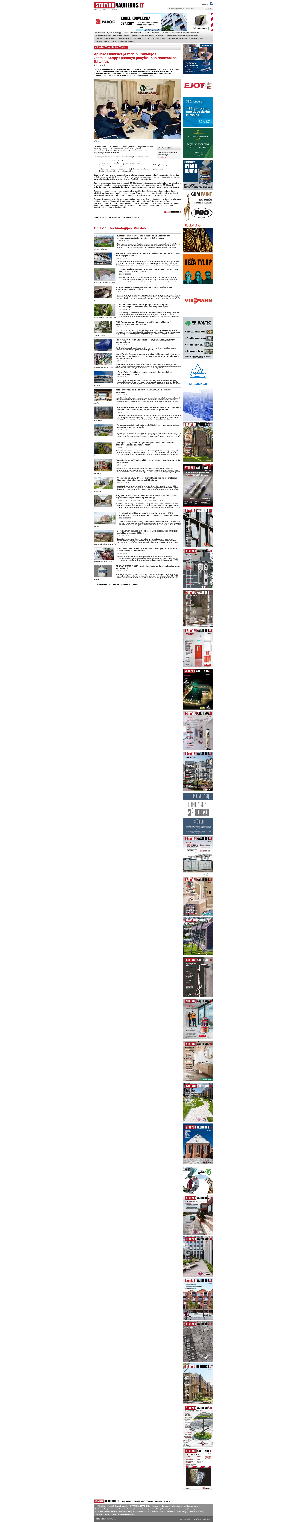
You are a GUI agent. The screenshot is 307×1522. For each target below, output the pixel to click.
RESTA (147, 38)
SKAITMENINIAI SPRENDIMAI (140, 33)
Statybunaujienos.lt (102, 584)
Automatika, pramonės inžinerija (106, 38)
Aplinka (126, 36)
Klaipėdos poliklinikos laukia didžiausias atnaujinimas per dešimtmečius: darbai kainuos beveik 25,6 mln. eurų (143, 237)
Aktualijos (101, 33)
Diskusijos (98, 41)
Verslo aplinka (112, 217)
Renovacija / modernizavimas (128, 217)
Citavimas (158, 1501)
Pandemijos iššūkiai (196, 38)
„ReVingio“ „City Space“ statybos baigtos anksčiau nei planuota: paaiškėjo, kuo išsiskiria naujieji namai (145, 444)
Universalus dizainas (158, 38)
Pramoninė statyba (193, 33)
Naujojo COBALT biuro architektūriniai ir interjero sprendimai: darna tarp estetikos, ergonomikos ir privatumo (146, 497)
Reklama (205, 4)
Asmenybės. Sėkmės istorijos (177, 38)
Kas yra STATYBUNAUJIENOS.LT (133, 1501)
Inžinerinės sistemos (178, 33)
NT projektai (160, 36)
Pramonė (103, 217)
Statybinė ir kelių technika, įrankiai (142, 36)
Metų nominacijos (125, 38)
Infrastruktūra (117, 36)
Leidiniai (113, 41)
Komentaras (156, 33)
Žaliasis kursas (137, 38)
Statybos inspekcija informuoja (176, 36)
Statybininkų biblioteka (126, 41)
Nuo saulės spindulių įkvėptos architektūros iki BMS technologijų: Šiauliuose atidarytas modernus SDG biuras (147, 479)
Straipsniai (163, 157)
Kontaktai (167, 1501)
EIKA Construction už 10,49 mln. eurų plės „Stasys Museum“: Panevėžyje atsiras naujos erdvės (143, 323)
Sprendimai (166, 33)
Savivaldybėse (193, 36)
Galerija (106, 41)
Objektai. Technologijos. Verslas (117, 33)
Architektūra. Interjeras (103, 36)
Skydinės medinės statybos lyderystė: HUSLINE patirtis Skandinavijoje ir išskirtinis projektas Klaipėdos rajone (144, 306)
